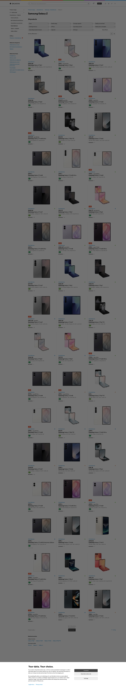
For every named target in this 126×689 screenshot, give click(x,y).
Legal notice (31, 684)
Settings (86, 678)
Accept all (86, 670)
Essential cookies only (86, 674)
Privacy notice (39, 684)
